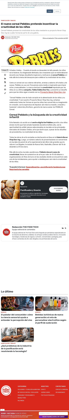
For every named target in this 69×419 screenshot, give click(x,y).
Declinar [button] (57, 11)
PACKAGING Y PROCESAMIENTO (26, 395)
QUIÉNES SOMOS (45, 392)
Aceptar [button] (50, 11)
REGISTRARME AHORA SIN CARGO (53, 417)
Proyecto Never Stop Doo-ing (52, 92)
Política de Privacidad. (29, 7)
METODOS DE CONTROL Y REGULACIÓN (28, 392)
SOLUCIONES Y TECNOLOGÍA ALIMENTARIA (29, 389)
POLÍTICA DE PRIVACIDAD (47, 395)
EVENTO (43, 389)
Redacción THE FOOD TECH (12, 37)
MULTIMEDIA (21, 400)
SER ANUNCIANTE (60, 392)
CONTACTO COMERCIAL (62, 389)
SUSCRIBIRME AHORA (58, 189)
